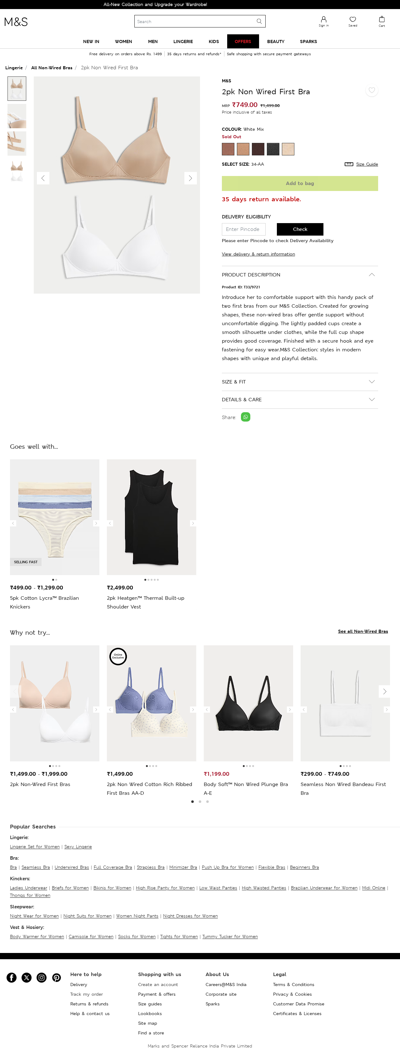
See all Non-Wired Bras (363, 631)
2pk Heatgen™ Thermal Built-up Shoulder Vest (145, 602)
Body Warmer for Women (37, 936)
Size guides (150, 1004)
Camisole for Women (91, 936)
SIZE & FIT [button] (234, 382)
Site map (147, 1023)
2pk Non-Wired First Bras (40, 784)
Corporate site (221, 994)
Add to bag (300, 183)
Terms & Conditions (293, 984)
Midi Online (373, 888)
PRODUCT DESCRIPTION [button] (251, 274)
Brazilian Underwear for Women (324, 888)
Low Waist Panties (218, 888)
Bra (13, 867)
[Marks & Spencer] (15, 28)
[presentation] (13, 523)
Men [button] (153, 41)
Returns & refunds (89, 1004)
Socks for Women (137, 936)
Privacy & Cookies (292, 994)
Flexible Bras (271, 867)
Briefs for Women (70, 888)
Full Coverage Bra (113, 867)
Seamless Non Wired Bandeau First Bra (343, 788)
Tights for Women (179, 936)
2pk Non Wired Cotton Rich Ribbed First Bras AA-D (149, 788)
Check (300, 229)
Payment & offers (157, 994)
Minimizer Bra (183, 867)
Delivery (78, 984)
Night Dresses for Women (190, 916)
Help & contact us (90, 1013)
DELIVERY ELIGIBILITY (246, 216)
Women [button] (123, 41)
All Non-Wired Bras (51, 68)
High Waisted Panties (264, 888)
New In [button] (91, 41)
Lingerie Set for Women (35, 846)
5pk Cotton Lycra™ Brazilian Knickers (44, 602)
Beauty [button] (275, 41)
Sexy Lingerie (78, 846)
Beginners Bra (304, 867)
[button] (190, 178)
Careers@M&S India (226, 984)
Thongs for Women (30, 895)
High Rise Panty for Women (165, 888)
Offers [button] (243, 41)
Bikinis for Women (112, 888)
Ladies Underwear (28, 888)
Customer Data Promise (298, 1004)
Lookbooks (150, 1013)
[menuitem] (91, 41)
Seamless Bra (36, 867)
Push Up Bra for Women (228, 867)
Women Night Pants (137, 916)
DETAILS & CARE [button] (242, 399)
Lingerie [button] (183, 41)
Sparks (213, 1004)
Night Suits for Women (87, 916)
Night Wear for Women (34, 916)
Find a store (151, 1033)
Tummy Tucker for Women (230, 936)
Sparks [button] (308, 41)
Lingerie (14, 68)
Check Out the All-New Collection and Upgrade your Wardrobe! (123, 4)
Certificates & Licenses (297, 1013)
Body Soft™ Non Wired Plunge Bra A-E (246, 788)
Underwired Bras (72, 867)
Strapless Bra (151, 867)
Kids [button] (214, 41)
